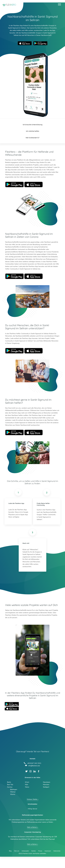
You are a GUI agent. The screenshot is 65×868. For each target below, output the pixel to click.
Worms (12, 794)
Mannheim (46, 782)
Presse (40, 851)
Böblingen (13, 789)
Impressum (48, 851)
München (46, 785)
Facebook (38, 771)
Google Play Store (40, 43)
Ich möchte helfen (32, 131)
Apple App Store (25, 43)
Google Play (14, 184)
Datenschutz (56, 851)
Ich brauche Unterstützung (32, 125)
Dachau (9, 787)
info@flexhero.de (34, 765)
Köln (26, 785)
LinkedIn (34, 771)
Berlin (9, 782)
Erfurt (27, 782)
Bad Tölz (10, 785)
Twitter (26, 771)
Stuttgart (46, 787)
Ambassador (25, 851)
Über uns (16, 851)
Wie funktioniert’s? (32, 138)
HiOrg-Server (32, 809)
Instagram (30, 771)
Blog (10, 851)
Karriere (33, 851)
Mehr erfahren (32, 827)
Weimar (13, 792)
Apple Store (33, 184)
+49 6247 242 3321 (34, 763)
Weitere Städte (32, 799)
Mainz (27, 787)
